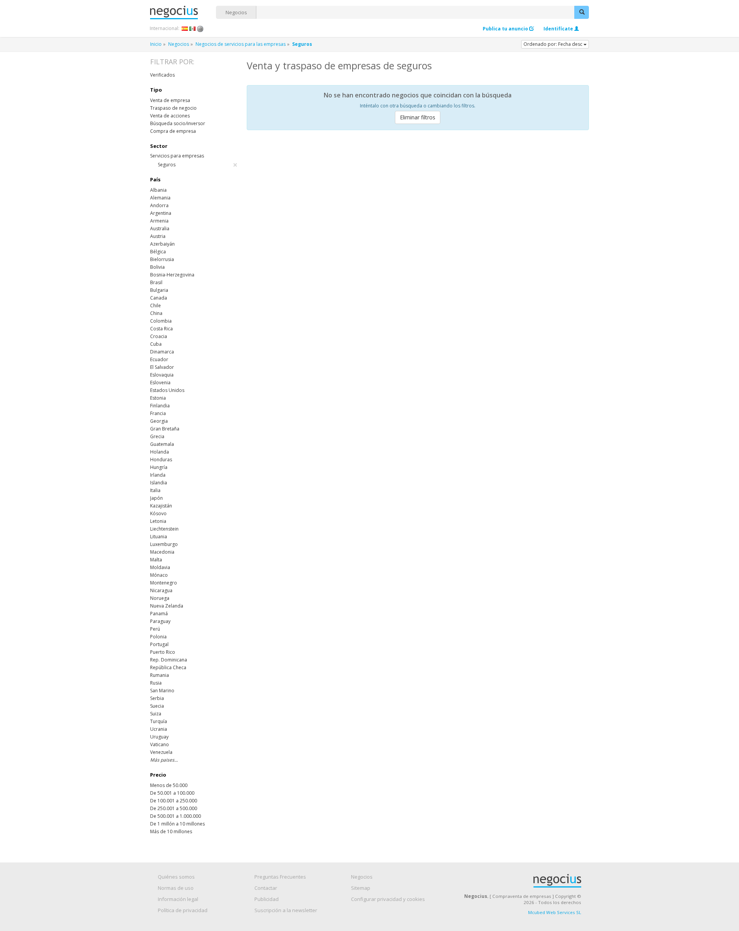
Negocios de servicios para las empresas (241, 44)
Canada (158, 298)
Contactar (265, 888)
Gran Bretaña (164, 428)
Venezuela (161, 752)
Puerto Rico (162, 652)
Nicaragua (161, 590)
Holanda (159, 452)
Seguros (197, 165)
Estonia (158, 398)
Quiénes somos (176, 876)
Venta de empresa (170, 100)
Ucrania (158, 729)
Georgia (159, 421)
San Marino (162, 690)
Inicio (156, 44)
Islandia (158, 482)
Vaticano (159, 744)
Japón (156, 498)
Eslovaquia (162, 375)
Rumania (159, 675)
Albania (158, 190)
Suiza (155, 713)
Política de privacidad (182, 910)
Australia (159, 228)
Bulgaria (159, 290)
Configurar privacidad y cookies (388, 899)
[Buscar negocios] (581, 12)
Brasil (156, 282)
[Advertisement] (418, 194)
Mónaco (159, 575)
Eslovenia (160, 382)
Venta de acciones (170, 115)
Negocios (236, 12)
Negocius (183, 12)
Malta (156, 559)
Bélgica (158, 251)
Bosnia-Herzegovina (172, 274)
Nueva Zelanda (166, 606)
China (156, 313)
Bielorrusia (162, 259)
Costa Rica (161, 328)
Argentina (160, 213)
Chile (155, 305)
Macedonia (162, 552)
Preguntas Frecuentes (280, 876)
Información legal (178, 899)
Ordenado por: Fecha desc (553, 44)
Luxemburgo (164, 544)
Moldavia (160, 567)
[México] (192, 28)
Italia (155, 490)
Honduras (161, 459)
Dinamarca (162, 351)
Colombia (161, 321)
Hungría (158, 467)
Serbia (157, 698)
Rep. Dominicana (168, 659)
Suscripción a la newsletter (285, 910)
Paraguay (160, 621)
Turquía (158, 721)
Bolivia (157, 267)
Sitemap (360, 888)
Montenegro (163, 582)
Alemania (160, 197)
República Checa (168, 667)
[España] (185, 28)
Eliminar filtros (417, 117)
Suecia (157, 706)
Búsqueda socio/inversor (177, 123)
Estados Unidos (167, 390)
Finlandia (160, 405)
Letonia (158, 521)
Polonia (158, 636)
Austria (158, 236)
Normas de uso (176, 888)
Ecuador (159, 359)
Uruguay (159, 736)
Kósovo (158, 513)
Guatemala (162, 444)
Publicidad (266, 899)
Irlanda (158, 475)
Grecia (157, 436)
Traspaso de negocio (173, 108)
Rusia (156, 683)
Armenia (159, 221)
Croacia (158, 336)
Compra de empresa (173, 131)
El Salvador (162, 367)
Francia (158, 413)
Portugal (159, 644)
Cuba (156, 344)
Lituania (158, 536)
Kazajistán (161, 505)
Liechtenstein (164, 529)
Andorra (159, 205)
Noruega (159, 598)
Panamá (159, 613)
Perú (155, 629)
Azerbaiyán (162, 244)
